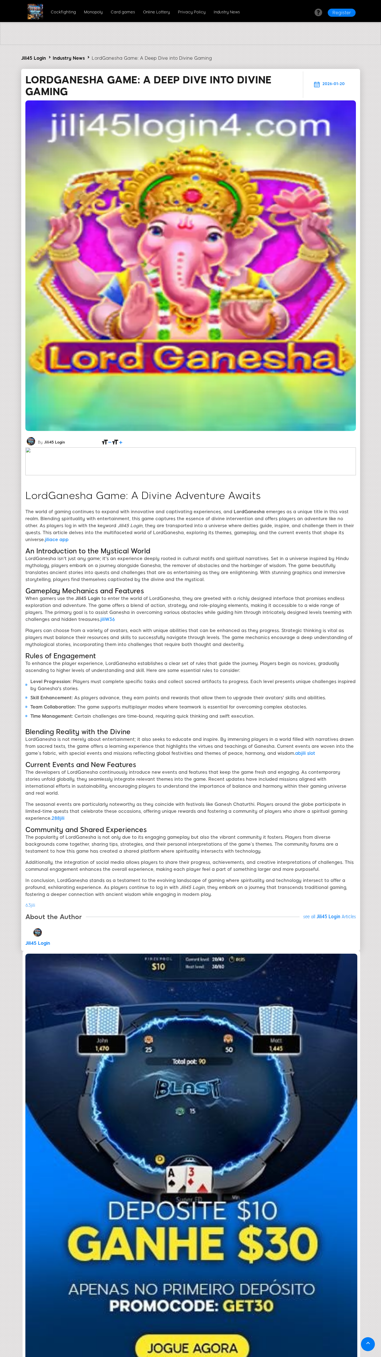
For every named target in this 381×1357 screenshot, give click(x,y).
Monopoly (93, 12)
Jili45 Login (33, 58)
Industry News (227, 12)
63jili (30, 905)
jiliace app (57, 539)
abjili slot (305, 753)
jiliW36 (107, 619)
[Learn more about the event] (190, 43)
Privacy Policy (192, 12)
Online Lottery (156, 12)
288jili (58, 818)
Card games (123, 12)
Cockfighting (63, 12)
